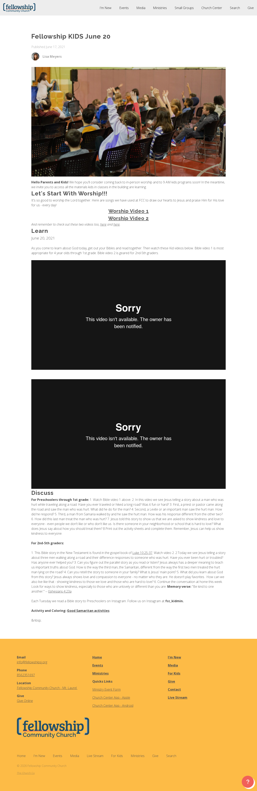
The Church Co (26, 773)
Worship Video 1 (128, 211)
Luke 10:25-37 (142, 553)
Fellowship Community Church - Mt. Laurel (47, 688)
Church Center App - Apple (111, 697)
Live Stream (177, 697)
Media (173, 665)
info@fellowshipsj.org (32, 662)
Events (97, 665)
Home (97, 657)
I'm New (174, 657)
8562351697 (26, 675)
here (103, 224)
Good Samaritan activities (88, 610)
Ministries (100, 673)
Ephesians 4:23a (59, 591)
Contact (174, 689)
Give (171, 681)
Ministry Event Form (106, 689)
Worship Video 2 (128, 218)
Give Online (25, 701)
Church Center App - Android (112, 705)
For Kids (174, 673)
